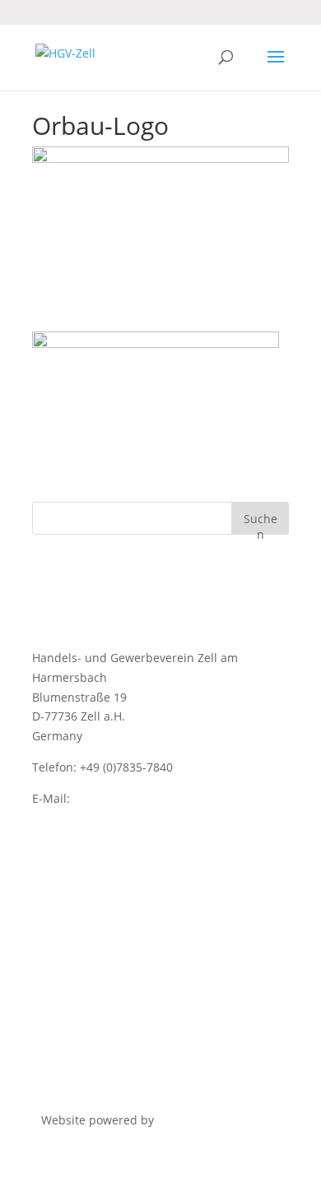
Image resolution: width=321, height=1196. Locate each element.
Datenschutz (66, 860)
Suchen (260, 523)
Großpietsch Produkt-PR (223, 1120)
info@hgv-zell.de (119, 798)
